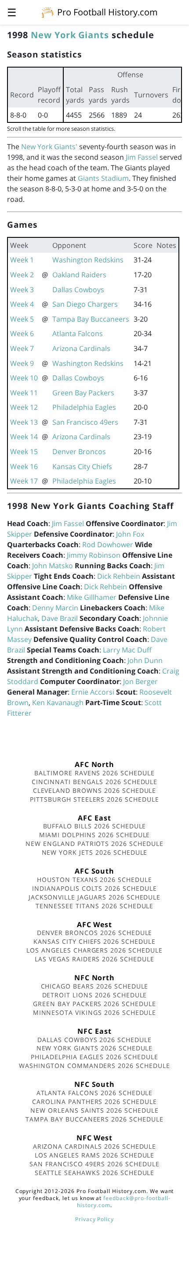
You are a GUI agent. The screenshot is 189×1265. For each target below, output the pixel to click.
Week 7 (22, 348)
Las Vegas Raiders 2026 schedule (94, 959)
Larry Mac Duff (127, 650)
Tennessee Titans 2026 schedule (95, 906)
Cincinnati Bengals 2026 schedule (95, 782)
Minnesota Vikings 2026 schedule (94, 1012)
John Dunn (145, 660)
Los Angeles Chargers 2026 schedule (94, 950)
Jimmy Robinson (93, 555)
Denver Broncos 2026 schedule (95, 932)
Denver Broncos (79, 451)
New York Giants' (49, 146)
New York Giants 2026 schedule (94, 1048)
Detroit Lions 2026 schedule (94, 995)
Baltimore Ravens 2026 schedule (94, 773)
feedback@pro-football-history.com (123, 1201)
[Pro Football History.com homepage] (47, 12)
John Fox (130, 534)
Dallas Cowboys (78, 289)
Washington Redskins (88, 260)
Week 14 (24, 436)
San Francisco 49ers (85, 422)
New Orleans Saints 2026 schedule (94, 1110)
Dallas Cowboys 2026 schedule (94, 1040)
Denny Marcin (55, 608)
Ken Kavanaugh (58, 702)
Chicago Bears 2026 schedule (95, 986)
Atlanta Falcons (77, 333)
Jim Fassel (142, 157)
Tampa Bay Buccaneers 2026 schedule (94, 1119)
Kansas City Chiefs (82, 466)
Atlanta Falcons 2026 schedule (94, 1093)
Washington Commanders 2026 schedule (94, 1065)
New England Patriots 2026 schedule (94, 843)
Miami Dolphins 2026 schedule (94, 835)
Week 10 (24, 378)
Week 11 (24, 393)
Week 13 (24, 422)
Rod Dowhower (107, 544)
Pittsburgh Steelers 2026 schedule (94, 799)
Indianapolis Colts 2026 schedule (94, 888)
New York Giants (70, 35)
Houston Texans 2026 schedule (94, 879)
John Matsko (52, 565)
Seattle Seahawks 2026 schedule (95, 1172)
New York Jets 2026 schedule (95, 852)
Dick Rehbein (118, 576)
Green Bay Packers (83, 393)
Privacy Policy (94, 1219)
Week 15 (24, 451)
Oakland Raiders (79, 275)
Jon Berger (140, 681)
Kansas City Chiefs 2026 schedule (94, 941)
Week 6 (22, 333)
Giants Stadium (103, 178)
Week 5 (22, 319)
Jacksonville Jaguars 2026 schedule (95, 897)
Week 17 (24, 481)
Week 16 (24, 466)
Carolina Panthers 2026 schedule (94, 1101)
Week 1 (22, 260)
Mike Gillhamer (91, 597)
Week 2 (22, 275)
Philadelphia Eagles (84, 407)
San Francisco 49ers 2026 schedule (94, 1164)
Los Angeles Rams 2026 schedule (95, 1155)
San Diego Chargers (85, 304)
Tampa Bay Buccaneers (90, 319)
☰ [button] (12, 12)
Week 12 (24, 407)
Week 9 (22, 363)
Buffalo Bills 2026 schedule (94, 826)
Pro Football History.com (107, 12)
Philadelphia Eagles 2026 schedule (94, 1057)
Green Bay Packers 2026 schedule (94, 1004)
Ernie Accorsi (92, 692)
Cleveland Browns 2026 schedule (94, 790)
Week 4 (22, 304)
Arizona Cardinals (81, 348)
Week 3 (22, 289)
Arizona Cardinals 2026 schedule (94, 1146)
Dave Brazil (59, 618)
